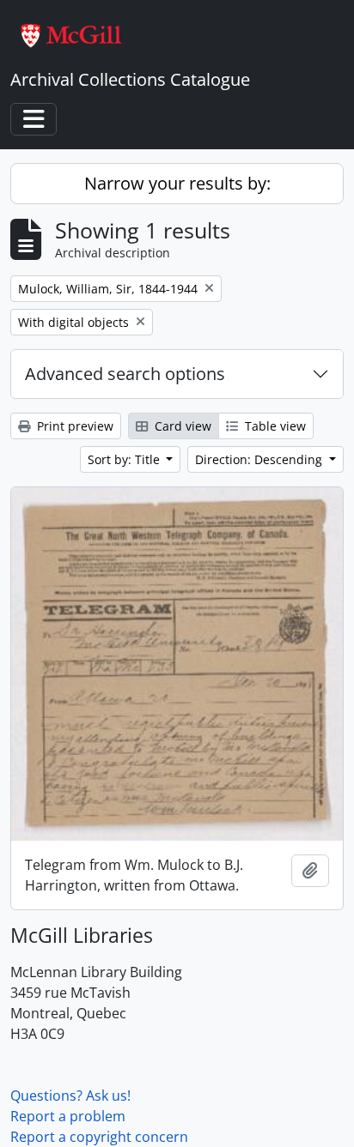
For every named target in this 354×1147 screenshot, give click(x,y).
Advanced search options (125, 373)
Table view (273, 426)
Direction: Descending (260, 459)
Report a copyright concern (99, 1136)
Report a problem (67, 1116)
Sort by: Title (125, 459)
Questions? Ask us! (70, 1095)
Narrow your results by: (177, 183)
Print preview (73, 426)
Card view (181, 426)
